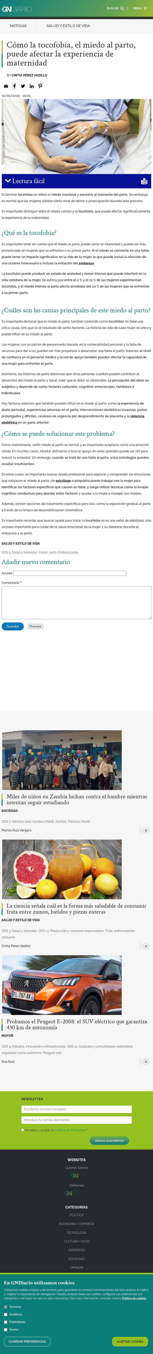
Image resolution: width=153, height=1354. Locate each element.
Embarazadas (68, 552)
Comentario (10, 583)
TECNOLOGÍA (76, 1233)
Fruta (109, 931)
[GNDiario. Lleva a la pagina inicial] (17, 9)
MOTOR (7, 1036)
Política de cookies (134, 1298)
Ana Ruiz (8, 1062)
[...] (76, 1177)
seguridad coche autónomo (21, 1053)
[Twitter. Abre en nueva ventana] (23, 86)
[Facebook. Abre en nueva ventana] (14, 86)
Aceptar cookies (130, 1341)
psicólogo (63, 481)
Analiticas (15, 1314)
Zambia (61, 821)
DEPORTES (76, 1250)
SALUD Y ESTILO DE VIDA (68, 26)
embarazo (86, 263)
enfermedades (124, 931)
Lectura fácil (28, 181)
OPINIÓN (76, 1268)
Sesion (13, 1329)
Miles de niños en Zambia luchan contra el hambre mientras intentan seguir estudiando (77, 800)
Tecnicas (15, 1307)
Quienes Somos (76, 1168)
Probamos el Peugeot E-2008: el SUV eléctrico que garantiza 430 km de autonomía (77, 1025)
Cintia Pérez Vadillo (29, 75)
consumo (8, 937)
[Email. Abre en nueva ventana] (6, 86)
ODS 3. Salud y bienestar (19, 552)
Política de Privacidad (70, 1130)
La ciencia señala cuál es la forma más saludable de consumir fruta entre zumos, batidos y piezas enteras (76, 909)
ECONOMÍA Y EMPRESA (76, 1224)
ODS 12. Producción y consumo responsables (71, 931)
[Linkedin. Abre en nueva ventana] (31, 86)
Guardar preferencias (27, 1341)
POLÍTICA (77, 1215)
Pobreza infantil (79, 821)
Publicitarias (17, 1322)
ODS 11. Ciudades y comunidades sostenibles (100, 1046)
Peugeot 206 (52, 1053)
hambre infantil (43, 821)
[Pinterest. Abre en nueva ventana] (40, 86)
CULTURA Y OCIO (76, 1241)
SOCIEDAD (10, 811)
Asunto (7, 573)
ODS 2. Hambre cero (16, 821)
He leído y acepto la (55, 1130)
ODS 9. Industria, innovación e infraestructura (34, 1046)
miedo (43, 552)
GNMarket (76, 1185)
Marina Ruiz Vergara (16, 830)
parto (53, 552)
